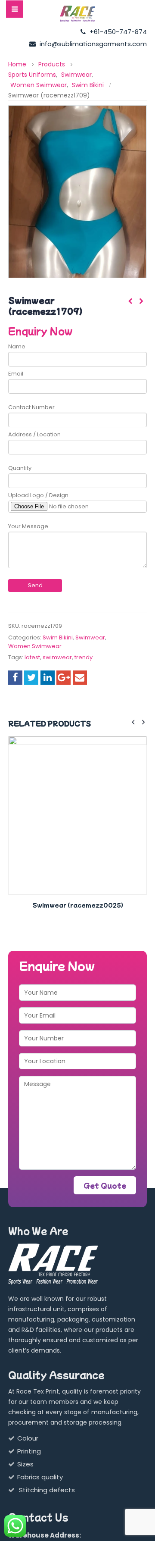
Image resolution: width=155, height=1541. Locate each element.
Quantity (19, 468)
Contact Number (31, 407)
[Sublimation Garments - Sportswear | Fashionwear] (77, 14)
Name (16, 346)
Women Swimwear (35, 646)
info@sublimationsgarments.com (92, 43)
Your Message (28, 526)
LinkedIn (47, 677)
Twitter (31, 677)
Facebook (15, 677)
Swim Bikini (58, 637)
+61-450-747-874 (117, 31)
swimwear (57, 657)
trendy (83, 657)
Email (15, 374)
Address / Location (34, 434)
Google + (63, 677)
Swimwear (90, 637)
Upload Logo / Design (38, 495)
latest (32, 657)
